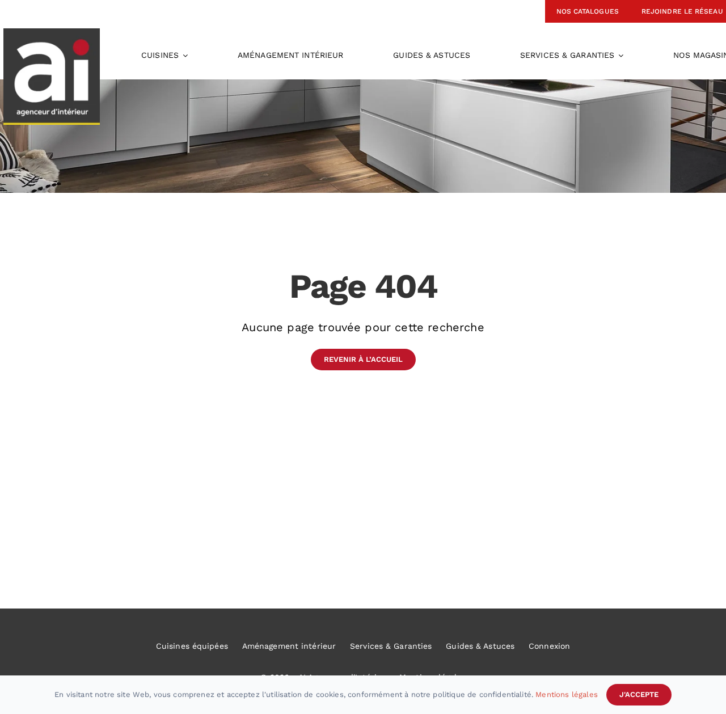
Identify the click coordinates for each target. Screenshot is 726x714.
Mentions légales (566, 694)
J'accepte (639, 694)
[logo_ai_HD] (51, 34)
